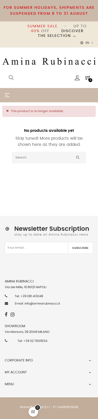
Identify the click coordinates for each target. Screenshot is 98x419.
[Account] (77, 78)
